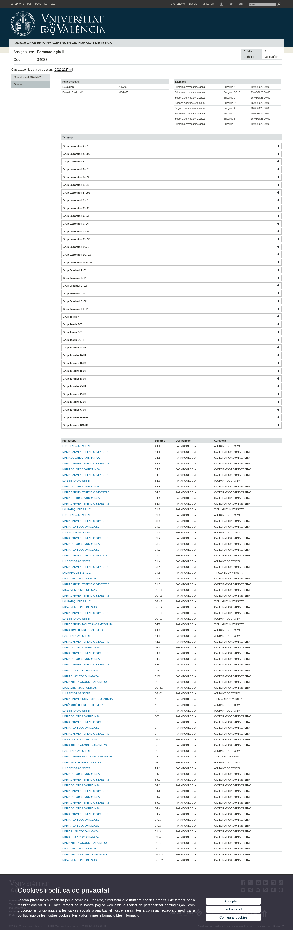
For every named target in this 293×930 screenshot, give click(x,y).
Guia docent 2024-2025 (28, 77)
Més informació (127, 915)
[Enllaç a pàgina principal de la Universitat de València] (97, 37)
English (193, 4)
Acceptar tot (233, 901)
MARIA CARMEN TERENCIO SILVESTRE (85, 452)
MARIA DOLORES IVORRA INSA (81, 457)
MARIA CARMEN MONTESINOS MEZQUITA (87, 624)
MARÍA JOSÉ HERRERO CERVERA (82, 630)
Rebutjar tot (233, 909)
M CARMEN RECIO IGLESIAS (79, 578)
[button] (278, 146)
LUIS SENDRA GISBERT (76, 446)
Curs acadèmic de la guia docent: (32, 69)
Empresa (49, 4)
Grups (18, 84)
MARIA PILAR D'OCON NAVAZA (80, 526)
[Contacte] (241, 4)
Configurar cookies (233, 917)
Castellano (178, 4)
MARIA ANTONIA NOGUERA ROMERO (84, 682)
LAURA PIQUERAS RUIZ (76, 509)
